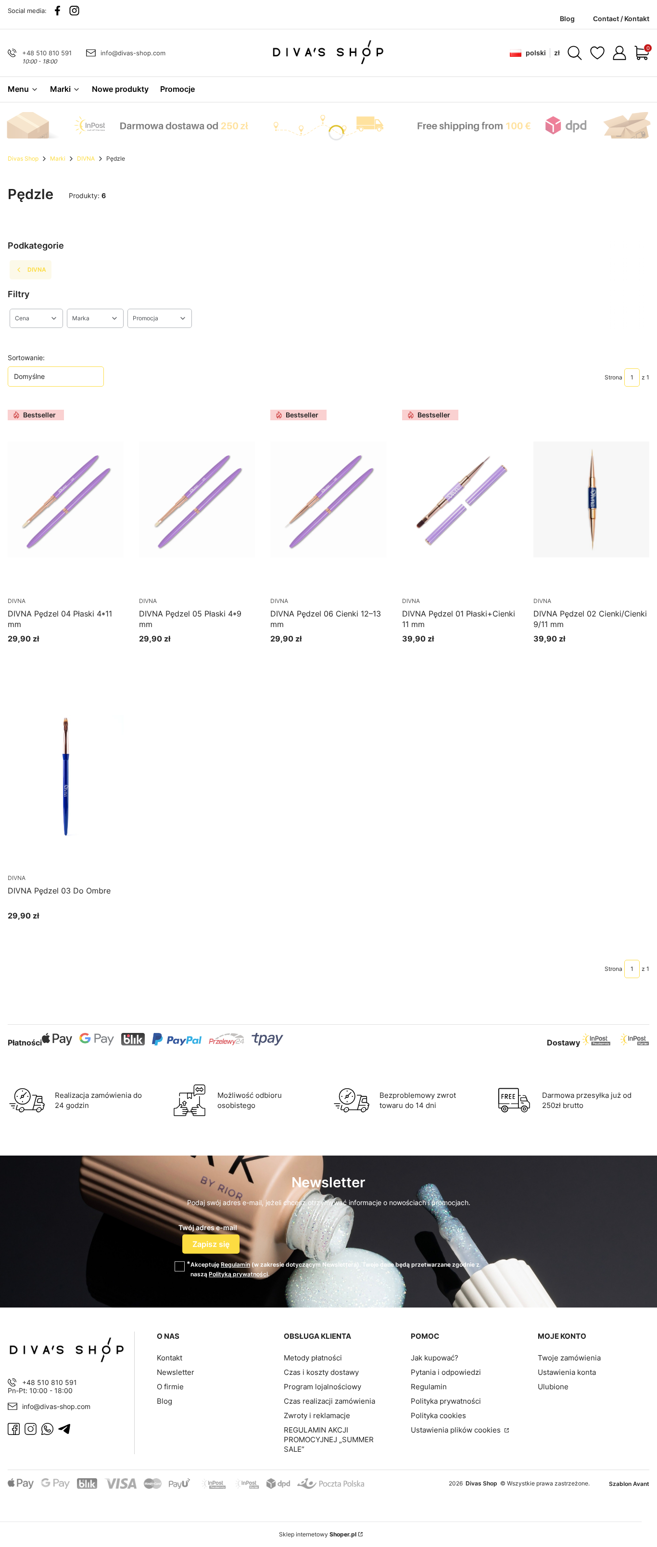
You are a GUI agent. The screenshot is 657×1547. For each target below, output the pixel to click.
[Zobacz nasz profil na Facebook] (57, 10)
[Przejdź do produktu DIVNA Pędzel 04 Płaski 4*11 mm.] (66, 499)
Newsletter (175, 1372)
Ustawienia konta (567, 1372)
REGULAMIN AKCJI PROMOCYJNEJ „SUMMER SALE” (329, 1439)
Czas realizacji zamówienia (329, 1401)
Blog (164, 1401)
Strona (613, 377)
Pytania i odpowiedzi (446, 1372)
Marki (57, 158)
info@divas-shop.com (133, 53)
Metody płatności (313, 1357)
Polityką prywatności (238, 1274)
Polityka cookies (438, 1415)
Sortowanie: (26, 357)
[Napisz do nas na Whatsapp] (47, 1429)
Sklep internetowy (317, 1534)
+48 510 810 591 (47, 53)
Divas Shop (23, 158)
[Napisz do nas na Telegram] (64, 1429)
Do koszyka (54, 657)
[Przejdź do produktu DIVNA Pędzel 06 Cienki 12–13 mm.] (328, 499)
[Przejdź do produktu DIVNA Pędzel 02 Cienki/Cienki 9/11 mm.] (591, 499)
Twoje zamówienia (569, 1357)
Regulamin (235, 1264)
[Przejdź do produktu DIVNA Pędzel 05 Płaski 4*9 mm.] (197, 499)
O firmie (170, 1386)
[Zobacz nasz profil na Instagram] (74, 10)
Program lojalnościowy (322, 1386)
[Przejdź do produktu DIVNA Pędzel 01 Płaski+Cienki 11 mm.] (460, 499)
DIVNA (86, 158)
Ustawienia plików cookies (457, 1429)
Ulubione (553, 1386)
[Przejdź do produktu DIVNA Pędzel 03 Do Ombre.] (66, 776)
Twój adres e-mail (207, 1227)
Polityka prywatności (446, 1401)
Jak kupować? (434, 1357)
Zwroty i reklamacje (317, 1415)
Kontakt (169, 1357)
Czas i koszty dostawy (321, 1372)
